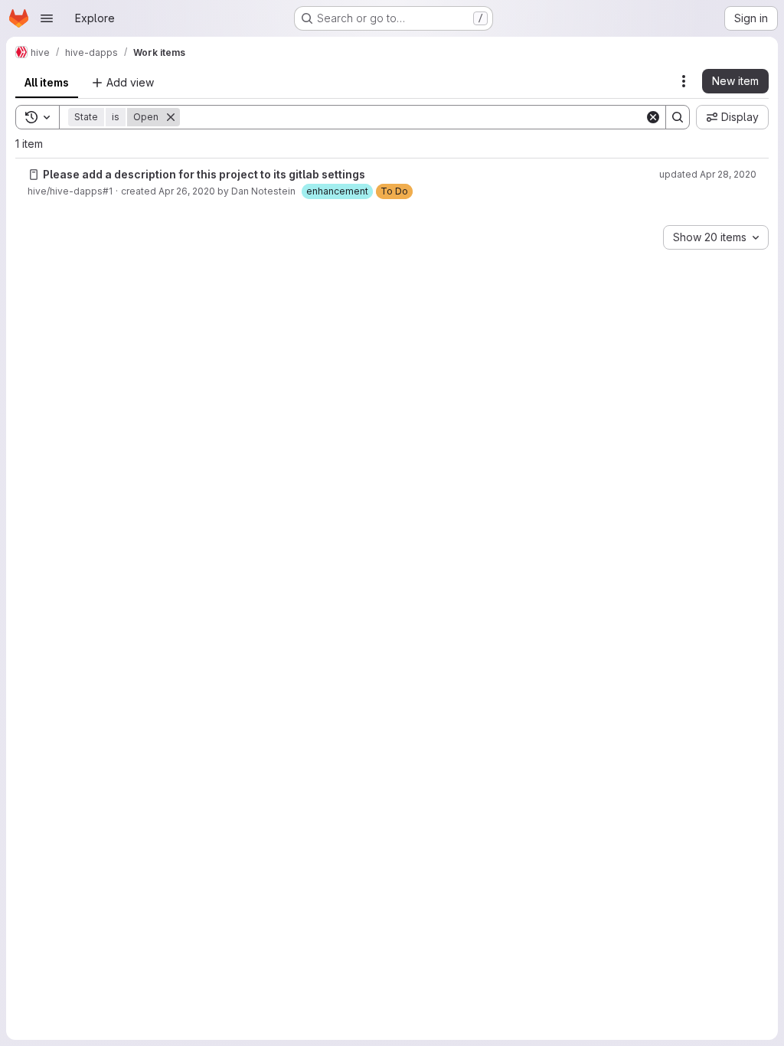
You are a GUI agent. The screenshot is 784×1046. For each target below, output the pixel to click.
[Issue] (34, 174)
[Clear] (653, 117)
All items (46, 82)
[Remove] (171, 117)
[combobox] (716, 237)
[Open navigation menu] (46, 18)
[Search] (677, 117)
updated (707, 174)
